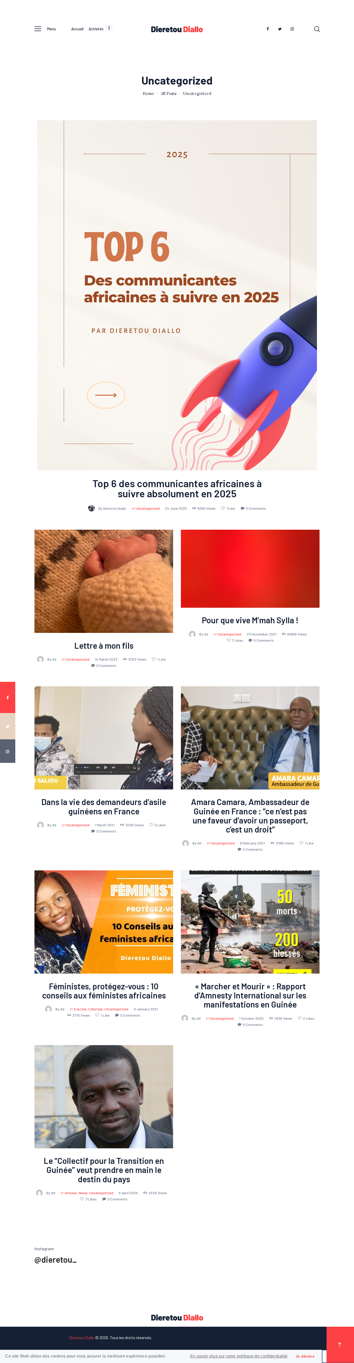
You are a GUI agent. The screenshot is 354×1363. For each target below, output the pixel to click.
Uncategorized (148, 508)
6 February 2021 (253, 843)
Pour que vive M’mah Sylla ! (250, 620)
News (83, 1193)
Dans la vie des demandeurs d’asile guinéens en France (103, 807)
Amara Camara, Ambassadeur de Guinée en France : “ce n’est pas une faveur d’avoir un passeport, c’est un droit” (250, 816)
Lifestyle (95, 1009)
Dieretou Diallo (81, 1337)
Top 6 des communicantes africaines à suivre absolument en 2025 (177, 488)
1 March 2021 (105, 825)
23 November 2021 (262, 634)
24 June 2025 (176, 508)
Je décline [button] (305, 1356)
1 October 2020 (251, 1018)
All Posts (168, 93)
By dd (52, 659)
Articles (71, 1193)
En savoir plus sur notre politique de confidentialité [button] (239, 1356)
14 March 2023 (106, 659)
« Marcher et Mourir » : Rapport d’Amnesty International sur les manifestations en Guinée (250, 995)
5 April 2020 (129, 1193)
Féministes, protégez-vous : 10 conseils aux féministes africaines (104, 990)
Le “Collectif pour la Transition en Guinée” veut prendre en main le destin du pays (104, 1170)
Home (148, 93)
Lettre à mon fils (103, 645)
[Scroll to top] (340, 1345)
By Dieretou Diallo (112, 508)
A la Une (80, 1009)
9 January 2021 (146, 1009)
